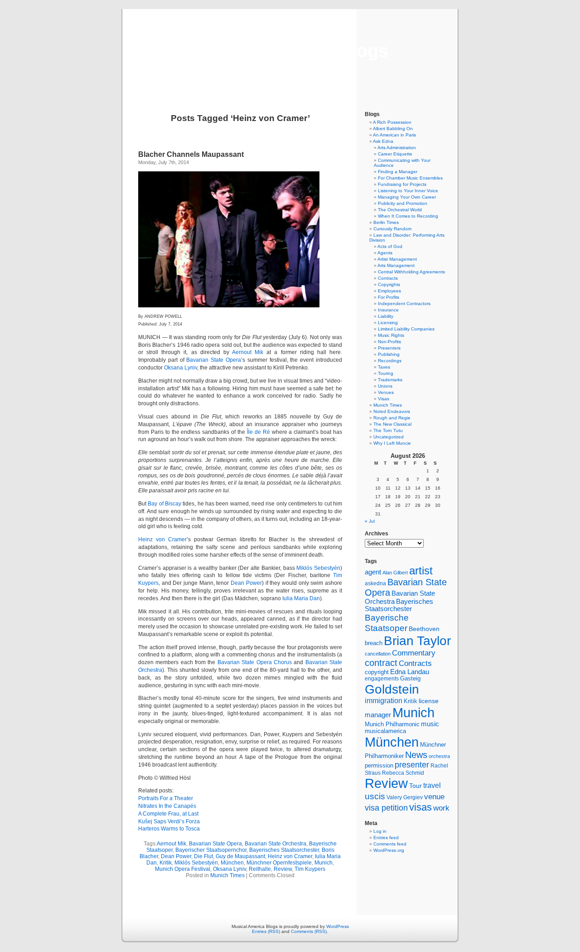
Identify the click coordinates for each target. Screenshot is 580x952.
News (416, 755)
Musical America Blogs (290, 51)
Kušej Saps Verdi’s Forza (169, 821)
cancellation (378, 653)
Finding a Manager (397, 171)
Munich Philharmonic (392, 724)
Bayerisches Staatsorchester (284, 850)
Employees (389, 290)
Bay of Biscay (164, 503)
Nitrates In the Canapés (167, 806)
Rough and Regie (392, 417)
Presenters (389, 347)
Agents (384, 252)
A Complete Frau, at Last (168, 814)
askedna (375, 583)
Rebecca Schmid (403, 773)
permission (379, 766)
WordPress (337, 926)
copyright (377, 672)
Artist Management (397, 259)
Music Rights (391, 335)
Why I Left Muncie (392, 443)
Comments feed (389, 843)
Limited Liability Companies (406, 328)
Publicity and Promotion (402, 203)
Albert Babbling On (393, 128)
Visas (383, 398)
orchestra (439, 756)
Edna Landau (409, 671)
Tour (415, 785)
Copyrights (389, 284)
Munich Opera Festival (182, 869)
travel (432, 785)
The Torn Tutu (388, 430)
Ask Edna (383, 141)
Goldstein (392, 689)
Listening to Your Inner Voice (408, 190)
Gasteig (410, 678)
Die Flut (203, 856)
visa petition (386, 807)
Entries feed (386, 837)
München (232, 863)
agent (373, 572)
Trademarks (390, 379)
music (430, 724)
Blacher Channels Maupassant (191, 154)
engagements (382, 678)
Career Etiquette (395, 153)
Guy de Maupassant (240, 856)
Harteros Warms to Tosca (169, 829)
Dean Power (246, 583)
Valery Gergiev (405, 797)
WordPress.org (388, 850)
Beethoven (424, 628)
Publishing (389, 354)
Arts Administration (396, 147)
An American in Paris (394, 134)
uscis (375, 796)
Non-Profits (389, 341)
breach (373, 643)
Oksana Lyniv (180, 367)
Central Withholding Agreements (411, 271)
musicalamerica (385, 731)
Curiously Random (392, 228)
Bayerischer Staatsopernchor (210, 850)
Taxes (384, 366)
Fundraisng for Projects (402, 184)
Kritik (166, 863)
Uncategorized (388, 436)
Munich (323, 863)
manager (378, 715)
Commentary (413, 652)
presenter (412, 764)
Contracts (388, 278)
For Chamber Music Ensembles (410, 177)
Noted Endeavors (391, 411)
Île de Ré (258, 432)
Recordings (389, 360)
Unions (385, 386)
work (441, 807)
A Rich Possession (392, 122)
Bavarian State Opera (213, 360)
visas (420, 807)
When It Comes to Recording (408, 216)
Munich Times (227, 875)
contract (381, 663)
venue (434, 796)
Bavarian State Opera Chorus (255, 662)
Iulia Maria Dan (301, 598)
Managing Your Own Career (407, 196)
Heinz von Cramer (162, 539)
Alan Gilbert (395, 572)
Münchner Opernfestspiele (279, 863)
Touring (385, 373)
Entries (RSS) (266, 931)
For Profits (388, 297)
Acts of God (389, 246)
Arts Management (396, 265)
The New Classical (392, 424)
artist (421, 570)
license (429, 700)
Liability (385, 316)
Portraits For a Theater (165, 798)
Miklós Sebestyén (318, 568)
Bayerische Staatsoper (387, 622)
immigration (383, 700)
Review (283, 869)
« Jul (370, 521)
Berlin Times (386, 222)
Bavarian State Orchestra (275, 843)
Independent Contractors (404, 303)
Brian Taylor (417, 640)
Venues (386, 392)
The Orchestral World (400, 209)
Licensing (388, 322)
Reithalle (260, 869)
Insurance (388, 309)
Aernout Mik (247, 352)
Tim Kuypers (310, 869)
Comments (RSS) (309, 931)
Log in (380, 831)
